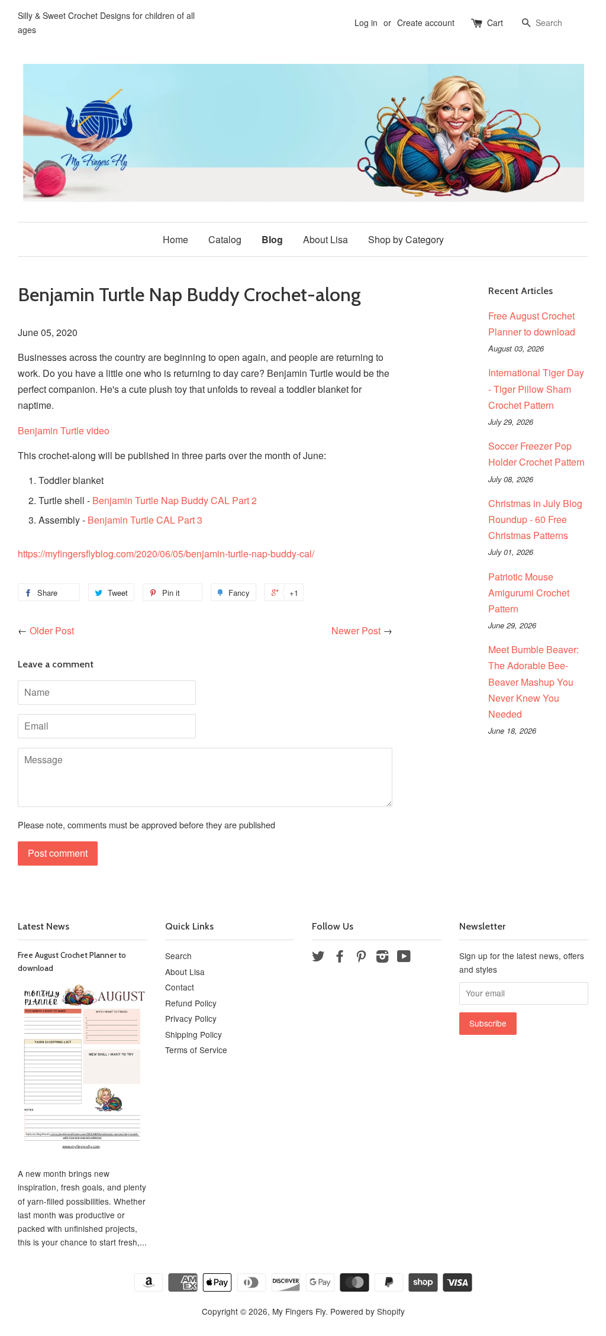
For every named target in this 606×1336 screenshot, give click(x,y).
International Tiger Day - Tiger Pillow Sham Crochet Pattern (536, 388)
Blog (272, 239)
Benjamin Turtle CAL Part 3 (145, 520)
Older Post (52, 630)
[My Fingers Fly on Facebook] (339, 958)
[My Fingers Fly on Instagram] (382, 958)
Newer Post (356, 630)
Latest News (43, 926)
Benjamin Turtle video (63, 430)
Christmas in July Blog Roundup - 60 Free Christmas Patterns (535, 519)
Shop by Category (406, 239)
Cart (495, 22)
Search (178, 955)
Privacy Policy (191, 1018)
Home (175, 239)
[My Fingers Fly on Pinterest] (361, 958)
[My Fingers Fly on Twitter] (318, 958)
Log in (366, 22)
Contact (179, 987)
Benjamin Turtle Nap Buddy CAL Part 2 (174, 500)
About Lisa (325, 239)
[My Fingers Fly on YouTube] (404, 958)
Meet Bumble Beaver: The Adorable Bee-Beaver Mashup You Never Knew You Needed (533, 682)
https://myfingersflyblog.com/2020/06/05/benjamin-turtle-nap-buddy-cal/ (166, 553)
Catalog (224, 239)
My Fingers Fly (298, 1311)
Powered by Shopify (367, 1311)
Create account (425, 22)
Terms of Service (196, 1050)
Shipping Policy (193, 1034)
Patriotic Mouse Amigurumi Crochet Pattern (528, 592)
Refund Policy (191, 1003)
